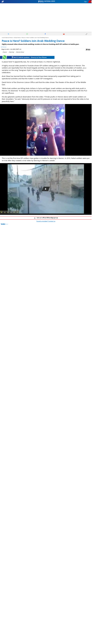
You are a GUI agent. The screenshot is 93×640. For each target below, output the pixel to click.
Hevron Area (20, 52)
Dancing (11, 52)
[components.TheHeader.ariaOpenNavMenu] (14, 1)
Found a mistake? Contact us (45, 221)
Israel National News (7, 37)
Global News (17, 37)
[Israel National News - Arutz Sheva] (46, 1)
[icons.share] (90, 1)
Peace (5, 52)
